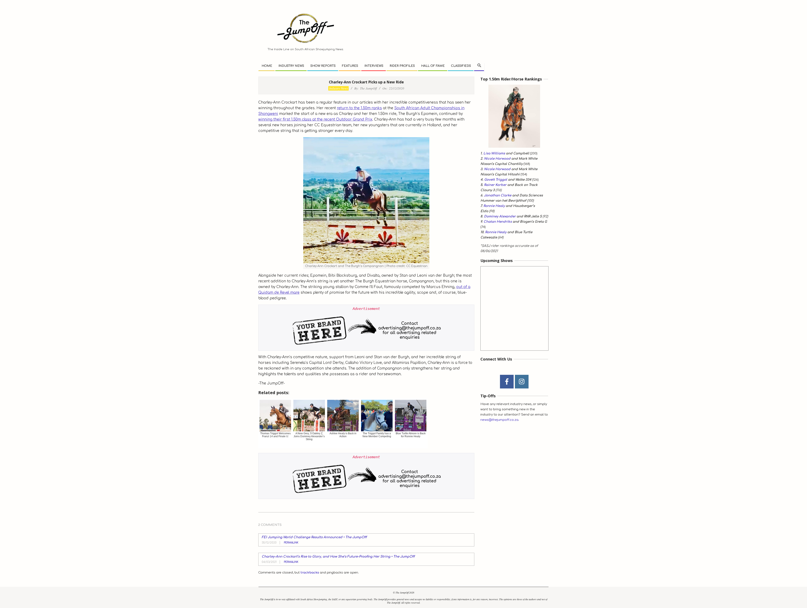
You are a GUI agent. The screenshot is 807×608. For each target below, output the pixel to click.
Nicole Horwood (497, 159)
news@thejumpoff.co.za (499, 420)
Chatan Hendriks (498, 222)
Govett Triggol (495, 180)
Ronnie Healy (494, 206)
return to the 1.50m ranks (359, 108)
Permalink (291, 542)
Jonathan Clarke (497, 195)
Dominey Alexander (500, 216)
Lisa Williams (494, 153)
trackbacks (310, 572)
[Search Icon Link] (479, 66)
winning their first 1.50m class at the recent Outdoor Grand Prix (315, 119)
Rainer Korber (495, 185)
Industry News (338, 88)
